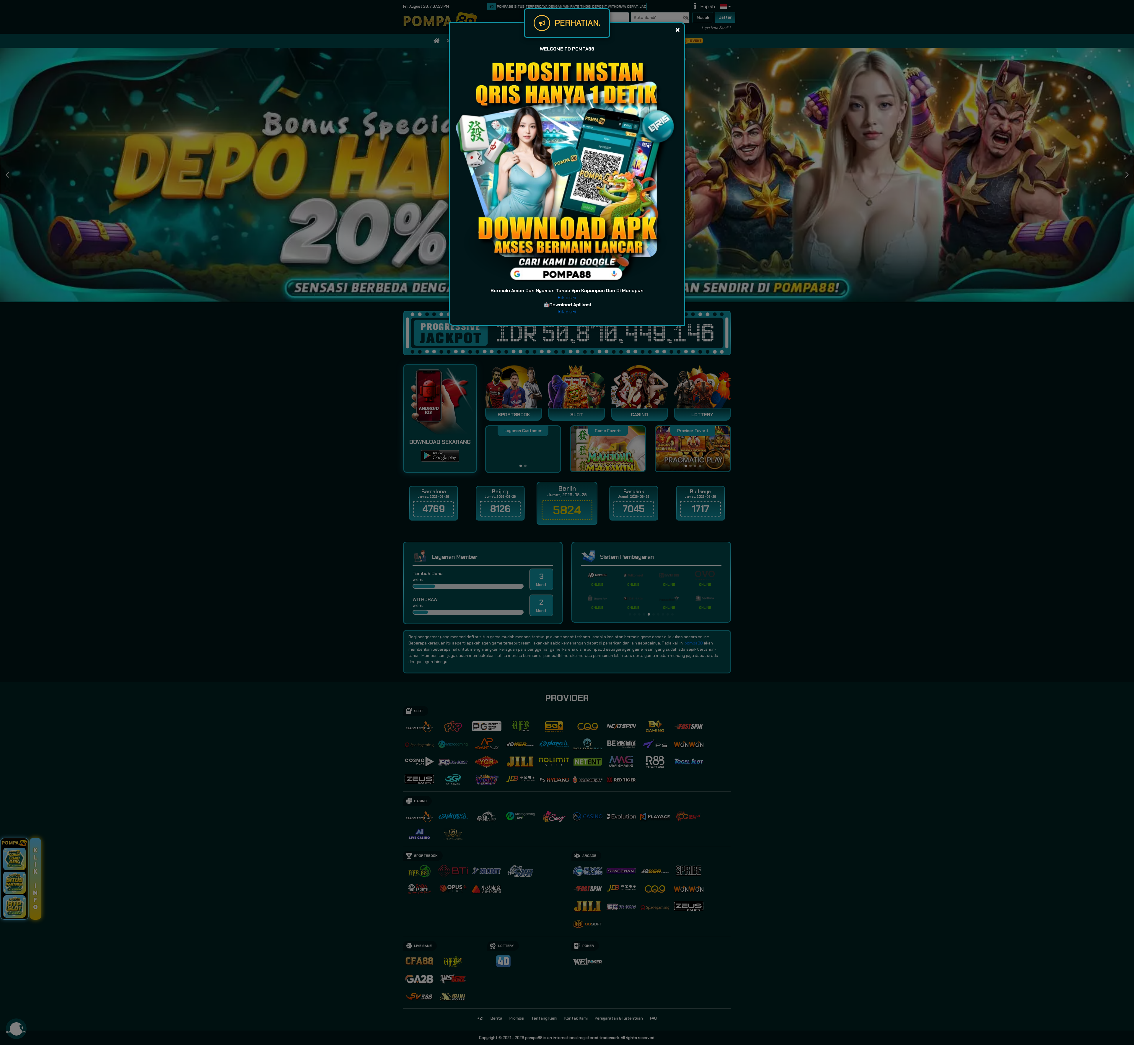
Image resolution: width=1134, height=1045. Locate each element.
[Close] (677, 30)
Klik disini (567, 297)
